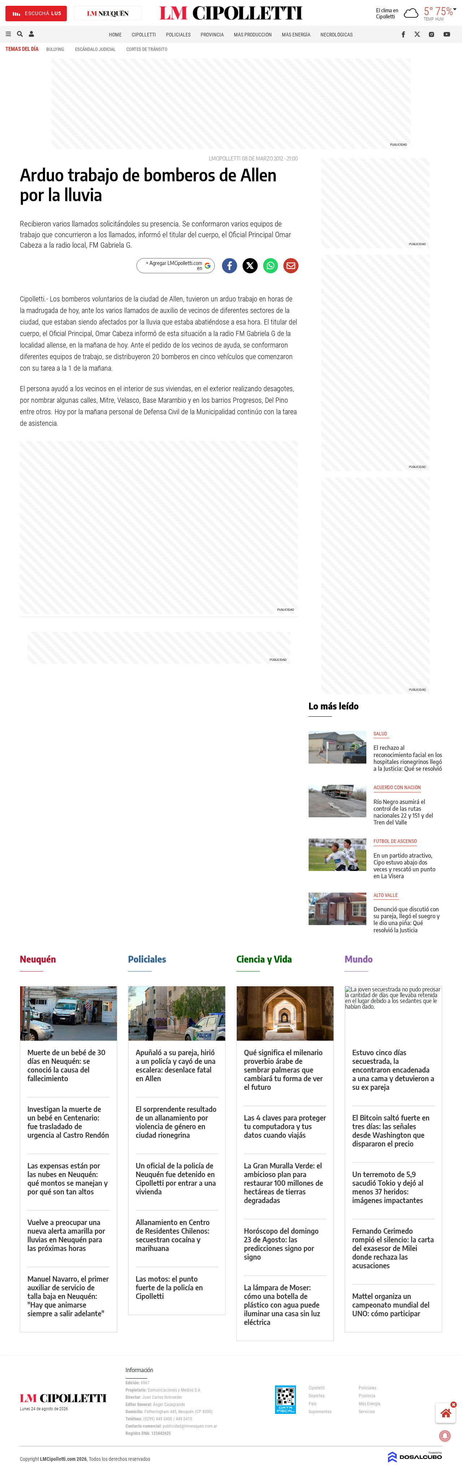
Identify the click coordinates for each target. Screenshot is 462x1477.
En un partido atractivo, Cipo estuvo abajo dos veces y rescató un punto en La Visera (404, 866)
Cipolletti (144, 34)
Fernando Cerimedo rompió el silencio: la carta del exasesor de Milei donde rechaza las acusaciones (393, 1248)
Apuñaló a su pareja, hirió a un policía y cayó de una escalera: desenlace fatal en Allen (175, 1065)
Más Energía (296, 34)
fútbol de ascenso (395, 841)
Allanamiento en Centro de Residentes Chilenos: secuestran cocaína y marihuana (173, 1234)
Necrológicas (337, 34)
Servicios (367, 1412)
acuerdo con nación (397, 787)
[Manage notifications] (445, 1436)
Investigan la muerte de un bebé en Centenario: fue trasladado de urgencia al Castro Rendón (68, 1121)
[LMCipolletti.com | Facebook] (404, 34)
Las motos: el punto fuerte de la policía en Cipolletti (169, 1287)
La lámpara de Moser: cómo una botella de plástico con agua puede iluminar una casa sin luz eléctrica (282, 1304)
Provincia (212, 34)
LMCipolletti (224, 158)
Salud (381, 734)
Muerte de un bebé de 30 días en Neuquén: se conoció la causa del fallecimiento (66, 1065)
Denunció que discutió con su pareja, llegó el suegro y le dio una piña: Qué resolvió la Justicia (407, 920)
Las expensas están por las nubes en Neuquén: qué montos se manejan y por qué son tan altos (67, 1178)
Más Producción (253, 34)
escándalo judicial (95, 49)
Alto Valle (386, 895)
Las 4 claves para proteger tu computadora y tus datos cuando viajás (285, 1126)
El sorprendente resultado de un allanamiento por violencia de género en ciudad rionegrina (176, 1121)
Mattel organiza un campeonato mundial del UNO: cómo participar (391, 1304)
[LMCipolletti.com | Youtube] (447, 34)
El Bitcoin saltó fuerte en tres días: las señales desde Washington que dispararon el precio (391, 1130)
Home (115, 34)
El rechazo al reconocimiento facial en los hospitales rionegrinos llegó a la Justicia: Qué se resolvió (408, 758)
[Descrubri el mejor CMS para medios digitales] (415, 1463)
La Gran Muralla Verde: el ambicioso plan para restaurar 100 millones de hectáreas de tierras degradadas (283, 1182)
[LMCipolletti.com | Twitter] (418, 34)
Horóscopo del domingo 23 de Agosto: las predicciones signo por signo (281, 1243)
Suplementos (320, 1412)
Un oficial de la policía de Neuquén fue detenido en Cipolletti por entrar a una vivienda (176, 1178)
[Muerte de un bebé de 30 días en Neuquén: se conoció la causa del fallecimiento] (68, 1013)
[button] (8, 34)
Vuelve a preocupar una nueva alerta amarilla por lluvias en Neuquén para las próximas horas (66, 1234)
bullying (55, 49)
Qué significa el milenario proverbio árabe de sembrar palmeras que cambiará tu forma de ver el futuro (283, 1069)
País (312, 1404)
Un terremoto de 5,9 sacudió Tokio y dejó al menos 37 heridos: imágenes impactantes (387, 1186)
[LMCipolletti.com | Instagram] (432, 34)
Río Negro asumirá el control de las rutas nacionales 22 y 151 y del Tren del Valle (403, 812)
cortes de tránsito (146, 49)
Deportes (316, 1396)
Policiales (178, 34)
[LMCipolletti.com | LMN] (108, 13)
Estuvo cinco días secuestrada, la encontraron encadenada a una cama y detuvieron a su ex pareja (393, 1069)
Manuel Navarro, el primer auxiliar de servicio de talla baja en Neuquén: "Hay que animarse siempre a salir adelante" (68, 1296)
